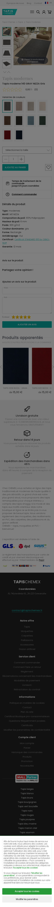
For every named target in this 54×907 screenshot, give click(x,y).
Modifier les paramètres (27, 899)
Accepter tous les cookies (27, 891)
